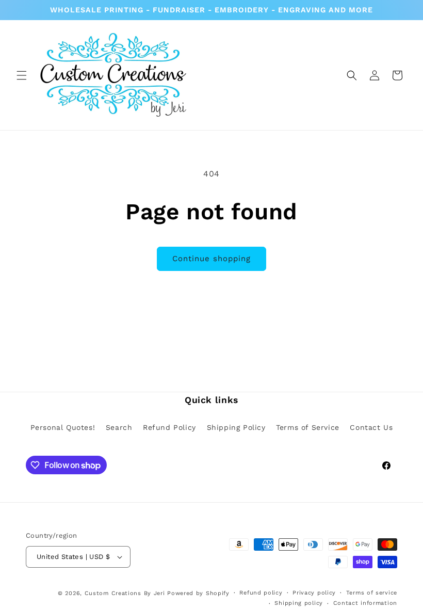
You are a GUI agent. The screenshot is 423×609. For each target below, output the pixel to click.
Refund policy (260, 592)
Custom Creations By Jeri (126, 593)
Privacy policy (314, 592)
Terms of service (371, 592)
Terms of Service (307, 427)
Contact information (365, 603)
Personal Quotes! (62, 427)
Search (119, 427)
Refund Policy (169, 427)
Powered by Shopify (198, 593)
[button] (21, 75)
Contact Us (371, 427)
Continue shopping (211, 258)
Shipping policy (298, 603)
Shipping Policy (236, 427)
